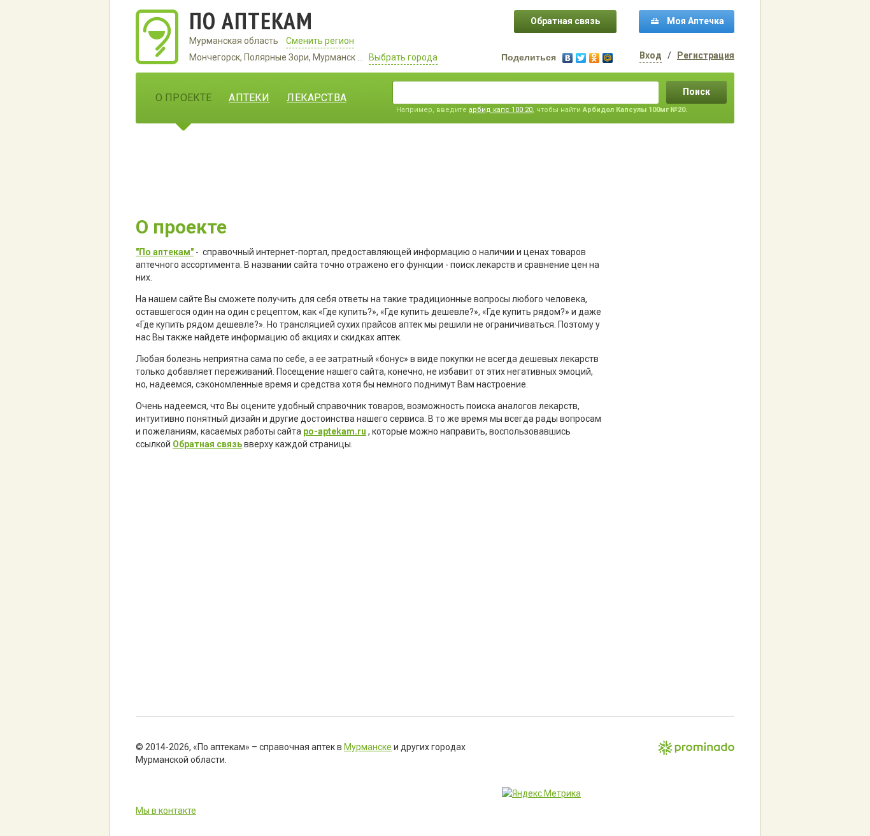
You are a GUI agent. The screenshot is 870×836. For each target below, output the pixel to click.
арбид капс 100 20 (500, 110)
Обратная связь (565, 21)
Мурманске (368, 747)
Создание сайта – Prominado (696, 748)
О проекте (183, 98)
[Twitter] (581, 58)
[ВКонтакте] (567, 58)
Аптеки (249, 98)
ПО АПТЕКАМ (251, 20)
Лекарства (316, 98)
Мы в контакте (166, 810)
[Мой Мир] (608, 58)
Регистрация (705, 55)
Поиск (696, 92)
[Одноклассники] (594, 58)
